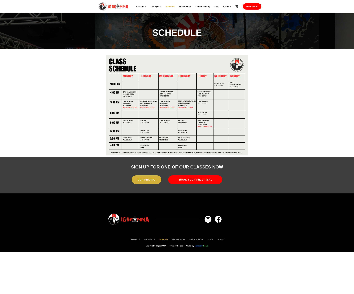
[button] (141, 6)
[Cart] (236, 6)
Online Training (203, 6)
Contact (227, 6)
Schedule (170, 6)
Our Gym (155, 6)
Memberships (185, 6)
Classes (140, 6)
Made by (197, 246)
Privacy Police (176, 246)
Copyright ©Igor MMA (156, 246)
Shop (216, 6)
